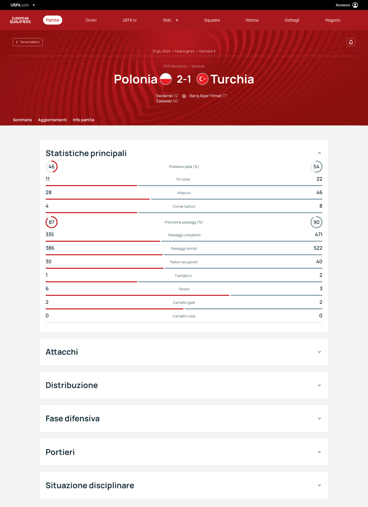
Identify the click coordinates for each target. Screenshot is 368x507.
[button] (170, 20)
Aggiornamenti (52, 120)
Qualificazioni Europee (20, 20)
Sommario (22, 120)
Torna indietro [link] (30, 42)
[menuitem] (59, 20)
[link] (53, 20)
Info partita (83, 120)
